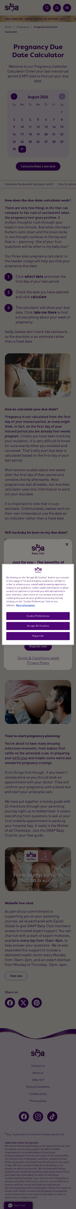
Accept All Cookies (38, 625)
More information (25, 604)
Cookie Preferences (38, 615)
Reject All (38, 636)
